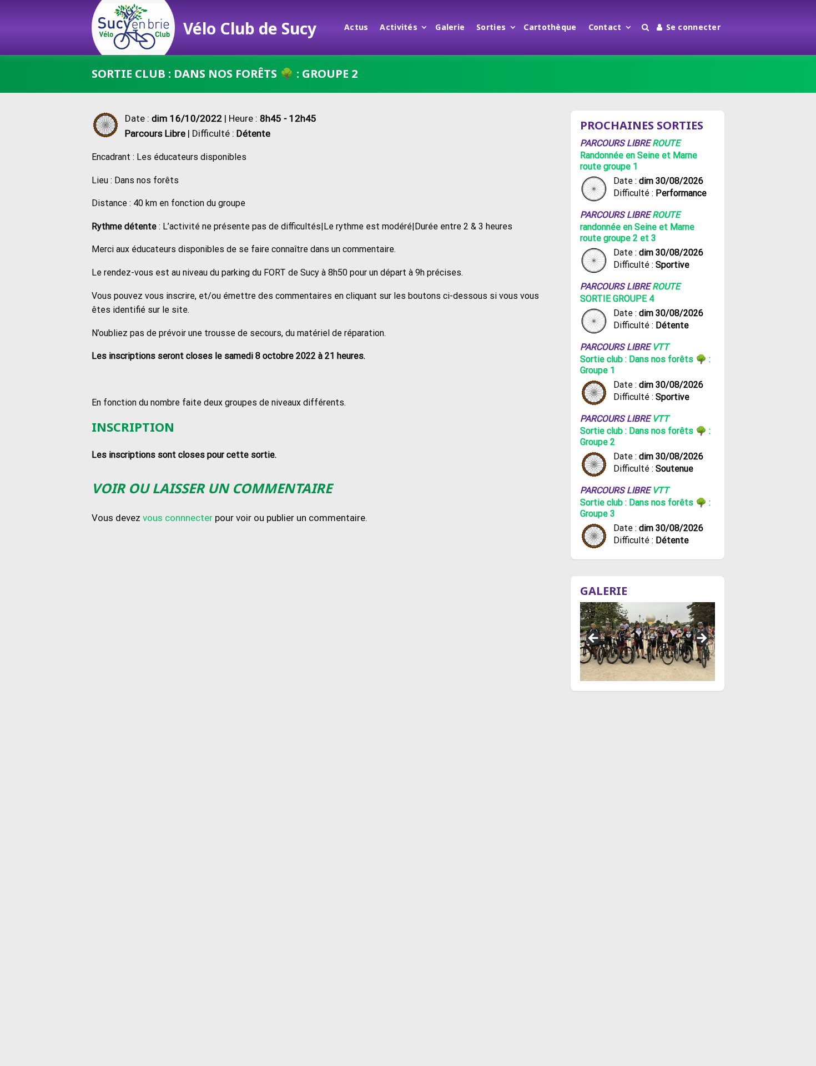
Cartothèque (549, 27)
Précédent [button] (594, 638)
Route (666, 143)
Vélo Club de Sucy (249, 28)
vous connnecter (178, 517)
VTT (660, 347)
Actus (356, 27)
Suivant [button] (701, 638)
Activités (398, 27)
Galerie (450, 27)
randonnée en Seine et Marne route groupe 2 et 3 (637, 232)
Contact (605, 27)
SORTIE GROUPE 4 (617, 298)
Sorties (491, 27)
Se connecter (693, 27)
